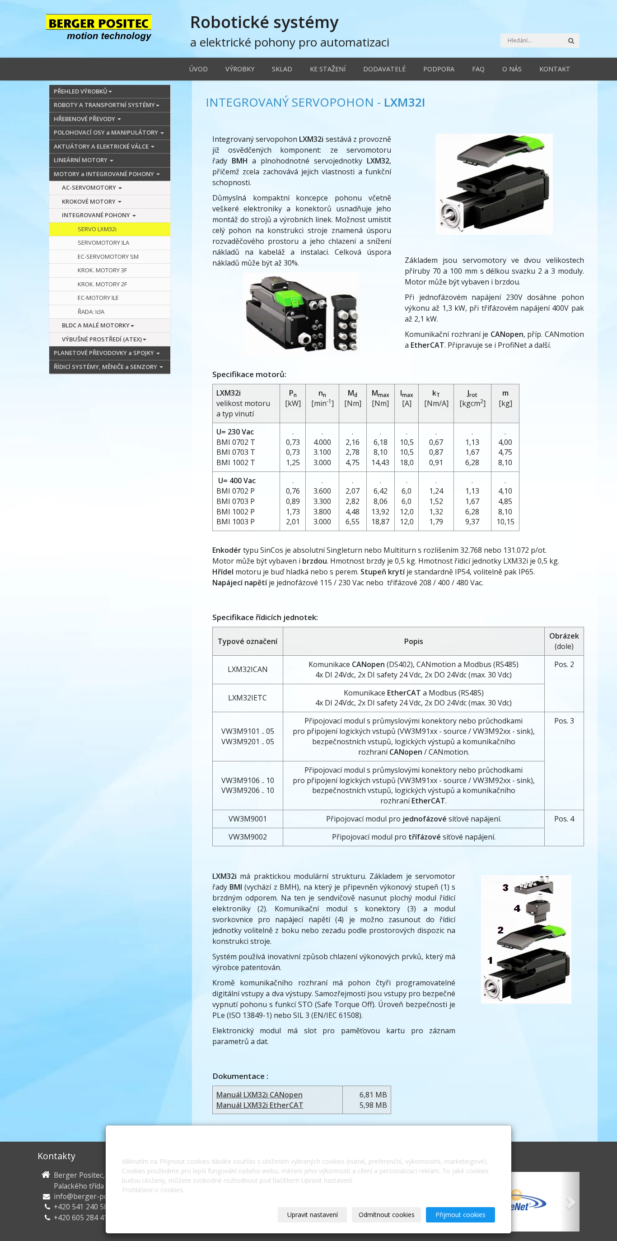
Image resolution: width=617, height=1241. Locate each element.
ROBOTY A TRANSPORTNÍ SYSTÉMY (104, 105)
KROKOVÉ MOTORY (89, 201)
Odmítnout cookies (387, 1214)
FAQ (478, 69)
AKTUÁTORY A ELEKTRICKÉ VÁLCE (102, 146)
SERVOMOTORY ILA (103, 242)
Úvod (198, 69)
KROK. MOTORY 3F (102, 270)
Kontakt (554, 69)
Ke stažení (328, 69)
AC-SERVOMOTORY (89, 187)
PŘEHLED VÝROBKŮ (81, 91)
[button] (570, 1202)
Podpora (438, 69)
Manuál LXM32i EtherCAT (260, 1105)
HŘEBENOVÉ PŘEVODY (85, 119)
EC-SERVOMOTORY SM (108, 256)
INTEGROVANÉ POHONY (96, 215)
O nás (512, 69)
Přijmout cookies (460, 1214)
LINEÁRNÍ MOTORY (81, 160)
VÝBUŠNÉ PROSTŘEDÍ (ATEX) (102, 339)
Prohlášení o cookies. (153, 1189)
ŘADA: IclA (91, 312)
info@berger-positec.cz (92, 1196)
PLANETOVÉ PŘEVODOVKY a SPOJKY (104, 353)
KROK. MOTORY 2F (102, 284)
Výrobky (239, 69)
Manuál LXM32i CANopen (259, 1095)
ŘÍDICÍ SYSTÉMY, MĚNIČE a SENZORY (106, 367)
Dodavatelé (384, 69)
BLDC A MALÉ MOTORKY (96, 325)
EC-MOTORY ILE (98, 298)
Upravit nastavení (312, 1214)
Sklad (282, 69)
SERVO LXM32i (97, 229)
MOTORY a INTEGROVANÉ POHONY (104, 174)
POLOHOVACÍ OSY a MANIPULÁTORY (106, 132)
